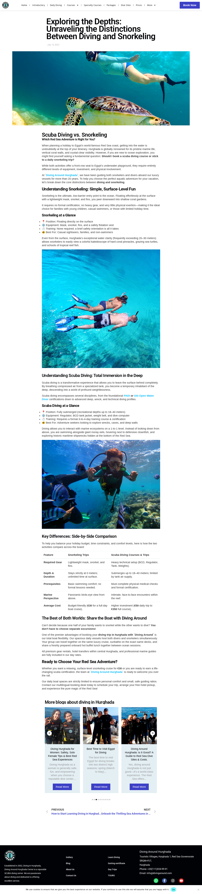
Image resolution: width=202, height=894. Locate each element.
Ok (173, 889)
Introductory (38, 5)
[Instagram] (173, 880)
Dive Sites (126, 5)
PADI (127, 395)
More (149, 5)
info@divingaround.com (159, 873)
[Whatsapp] (156, 880)
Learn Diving (114, 857)
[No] (198, 889)
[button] (92, 799)
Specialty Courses (93, 5)
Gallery (69, 857)
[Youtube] (181, 880)
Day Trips (112, 869)
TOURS (111, 875)
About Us (70, 869)
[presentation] (49, 733)
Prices (139, 5)
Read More (62, 786)
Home (24, 5)
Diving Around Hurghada (61, 175)
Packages (111, 5)
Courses (71, 5)
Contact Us (71, 875)
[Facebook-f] (164, 880)
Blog (68, 863)
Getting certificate (116, 863)
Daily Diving (56, 5)
